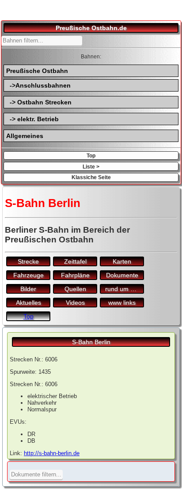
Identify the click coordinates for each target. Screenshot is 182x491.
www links (122, 302)
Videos (75, 302)
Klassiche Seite (91, 177)
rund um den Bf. (124, 288)
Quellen (75, 288)
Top (91, 155)
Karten (122, 261)
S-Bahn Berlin (91, 341)
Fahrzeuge (28, 275)
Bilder (28, 288)
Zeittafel (75, 261)
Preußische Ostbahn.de (91, 27)
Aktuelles (28, 302)
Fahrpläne (75, 275)
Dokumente (122, 275)
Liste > (91, 166)
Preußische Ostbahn (37, 70)
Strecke (28, 261)
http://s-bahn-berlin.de (52, 453)
